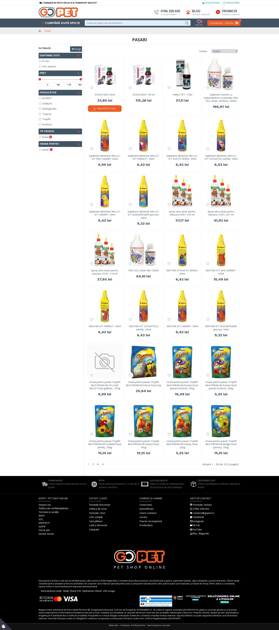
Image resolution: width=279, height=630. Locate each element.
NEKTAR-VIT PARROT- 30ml (105, 326)
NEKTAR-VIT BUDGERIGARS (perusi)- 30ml (221, 328)
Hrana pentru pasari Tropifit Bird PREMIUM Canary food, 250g (182, 444)
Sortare (203, 51)
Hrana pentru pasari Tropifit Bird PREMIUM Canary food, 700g (143, 444)
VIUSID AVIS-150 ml (143, 94)
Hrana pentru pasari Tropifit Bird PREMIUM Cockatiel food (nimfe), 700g (104, 444)
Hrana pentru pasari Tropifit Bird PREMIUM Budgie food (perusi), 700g (221, 444)
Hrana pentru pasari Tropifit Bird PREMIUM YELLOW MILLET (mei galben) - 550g (104, 385)
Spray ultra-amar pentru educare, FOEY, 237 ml (221, 213)
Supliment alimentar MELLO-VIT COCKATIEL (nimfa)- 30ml (221, 157)
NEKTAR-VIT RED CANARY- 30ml (221, 272)
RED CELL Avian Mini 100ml (144, 270)
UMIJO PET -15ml (182, 94)
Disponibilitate (50, 55)
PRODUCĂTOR (48, 92)
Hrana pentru (49, 143)
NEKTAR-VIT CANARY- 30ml (182, 326)
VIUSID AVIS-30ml (105, 94)
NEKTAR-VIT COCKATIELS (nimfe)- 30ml (143, 328)
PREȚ (43, 73)
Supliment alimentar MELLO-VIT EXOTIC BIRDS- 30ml (182, 157)
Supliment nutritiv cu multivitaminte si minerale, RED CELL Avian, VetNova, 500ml (221, 97)
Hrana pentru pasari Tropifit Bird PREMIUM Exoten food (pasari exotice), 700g (182, 385)
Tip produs (47, 131)
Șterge (77, 48)
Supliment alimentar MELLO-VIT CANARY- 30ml (104, 213)
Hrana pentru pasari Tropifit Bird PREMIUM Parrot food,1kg (143, 383)
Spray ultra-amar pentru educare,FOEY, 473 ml (182, 213)
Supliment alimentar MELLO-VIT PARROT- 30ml (143, 157)
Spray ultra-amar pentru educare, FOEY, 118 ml (104, 272)
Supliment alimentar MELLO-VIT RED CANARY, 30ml (104, 157)
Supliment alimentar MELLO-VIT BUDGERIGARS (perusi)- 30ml (143, 214)
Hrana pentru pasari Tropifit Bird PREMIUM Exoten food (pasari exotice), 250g (221, 385)
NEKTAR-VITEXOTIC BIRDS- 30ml (182, 272)
